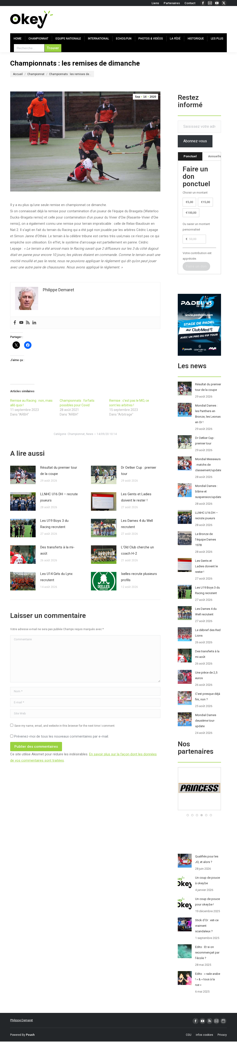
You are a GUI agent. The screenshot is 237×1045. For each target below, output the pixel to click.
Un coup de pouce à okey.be (207, 880)
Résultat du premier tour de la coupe (58, 470)
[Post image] (23, 475)
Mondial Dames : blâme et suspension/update (208, 491)
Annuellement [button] (218, 156)
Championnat (76, 434)
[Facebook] (15, 322)
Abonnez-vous (195, 141)
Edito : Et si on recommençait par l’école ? (207, 952)
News (89, 434)
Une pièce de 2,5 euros (206, 675)
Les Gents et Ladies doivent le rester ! (136, 497)
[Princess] (199, 809)
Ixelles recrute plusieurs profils (139, 577)
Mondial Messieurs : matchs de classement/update (208, 464)
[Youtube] (21, 322)
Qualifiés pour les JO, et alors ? (206, 859)
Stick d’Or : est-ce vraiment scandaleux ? (206, 925)
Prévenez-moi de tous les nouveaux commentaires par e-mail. (61, 736)
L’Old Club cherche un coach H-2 (137, 550)
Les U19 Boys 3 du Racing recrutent (54, 524)
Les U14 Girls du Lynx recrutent (56, 577)
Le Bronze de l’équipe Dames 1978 (205, 539)
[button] (188, 815)
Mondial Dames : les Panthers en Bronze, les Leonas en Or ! (208, 414)
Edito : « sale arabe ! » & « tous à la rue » (207, 979)
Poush (30, 1034)
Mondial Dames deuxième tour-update (205, 720)
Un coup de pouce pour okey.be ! (207, 901)
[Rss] (28, 322)
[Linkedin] (34, 322)
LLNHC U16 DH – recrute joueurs (59, 497)
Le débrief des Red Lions (208, 632)
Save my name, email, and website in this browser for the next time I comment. (64, 725)
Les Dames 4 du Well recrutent (137, 524)
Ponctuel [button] (190, 156)
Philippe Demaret (21, 1020)
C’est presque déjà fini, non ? (207, 696)
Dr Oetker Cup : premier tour (138, 470)
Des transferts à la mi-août (57, 550)
